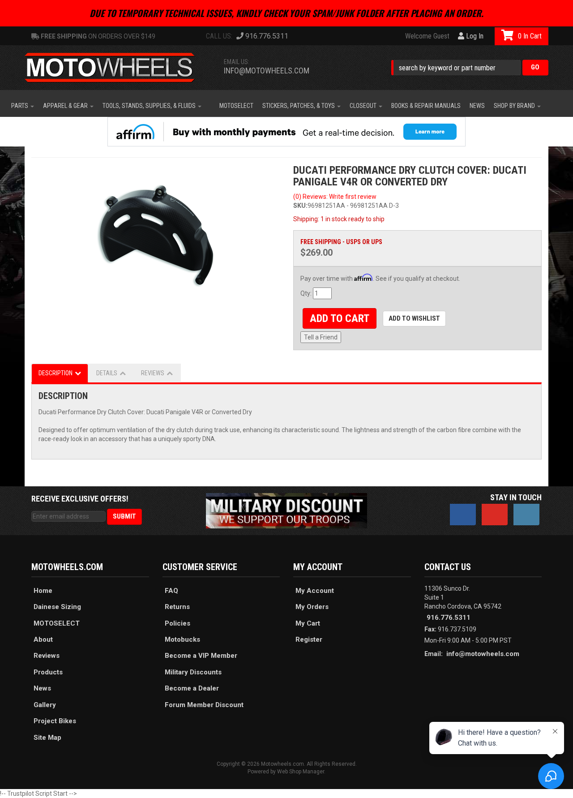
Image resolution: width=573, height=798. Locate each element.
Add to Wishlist (414, 318)
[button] (469, 67)
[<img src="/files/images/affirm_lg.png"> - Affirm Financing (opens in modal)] (286, 131)
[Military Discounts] (286, 510)
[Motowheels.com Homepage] (116, 67)
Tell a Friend (321, 337)
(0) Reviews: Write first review (334, 196)
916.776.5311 (448, 618)
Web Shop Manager (300, 771)
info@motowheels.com (266, 70)
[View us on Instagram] (526, 514)
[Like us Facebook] (463, 514)
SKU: (300, 205)
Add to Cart (339, 318)
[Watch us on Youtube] (495, 514)
